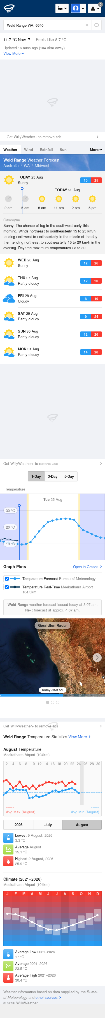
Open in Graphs (86, 566)
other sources (47, 997)
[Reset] (87, 25)
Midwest (42, 165)
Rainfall (46, 149)
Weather (10, 149)
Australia (11, 165)
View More (77, 736)
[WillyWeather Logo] (12, 8)
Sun (63, 149)
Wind (28, 149)
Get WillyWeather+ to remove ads (34, 136)
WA (27, 165)
